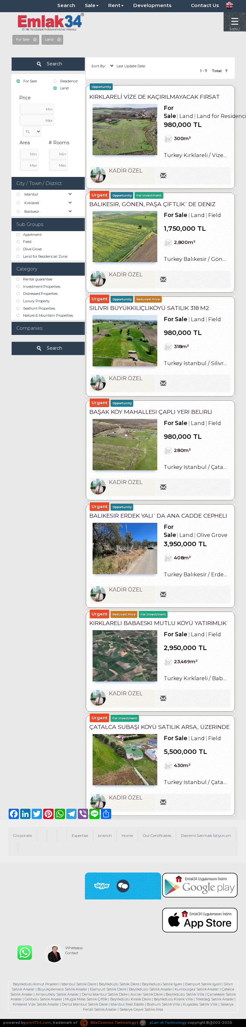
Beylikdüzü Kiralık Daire (130, 999)
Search (66, 5)
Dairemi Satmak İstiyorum (206, 835)
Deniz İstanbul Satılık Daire (105, 994)
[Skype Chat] (123, 886)
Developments (152, 5)
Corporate (22, 835)
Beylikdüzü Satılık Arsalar (150, 989)
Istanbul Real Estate (127, 1004)
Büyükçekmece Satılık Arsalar (62, 989)
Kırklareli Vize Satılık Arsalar (36, 1004)
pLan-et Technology (167, 1022)
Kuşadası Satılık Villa (200, 1004)
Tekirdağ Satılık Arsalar (215, 999)
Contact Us (205, 5)
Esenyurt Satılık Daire (108, 989)
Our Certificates (157, 835)
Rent (114, 5)
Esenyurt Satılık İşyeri (203, 984)
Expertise (80, 835)
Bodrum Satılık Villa (163, 1004)
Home (127, 835)
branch (105, 835)
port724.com (38, 1022)
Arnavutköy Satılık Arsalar (57, 994)
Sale (90, 5)
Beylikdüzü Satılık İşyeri (162, 984)
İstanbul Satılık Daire (79, 984)
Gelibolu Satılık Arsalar (43, 999)
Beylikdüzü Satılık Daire (119, 984)
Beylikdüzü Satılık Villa (185, 994)
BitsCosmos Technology (113, 1022)
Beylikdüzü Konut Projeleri (36, 984)
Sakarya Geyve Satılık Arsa (141, 1009)
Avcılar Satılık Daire (146, 994)
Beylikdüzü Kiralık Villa (173, 999)
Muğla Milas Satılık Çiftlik (86, 999)
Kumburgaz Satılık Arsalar (197, 989)
